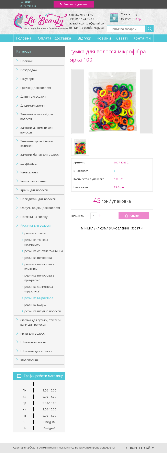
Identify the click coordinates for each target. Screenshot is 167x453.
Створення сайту (140, 448)
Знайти (150, 28)
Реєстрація (30, 6)
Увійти (28, 1)
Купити (134, 216)
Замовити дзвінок (75, 4)
